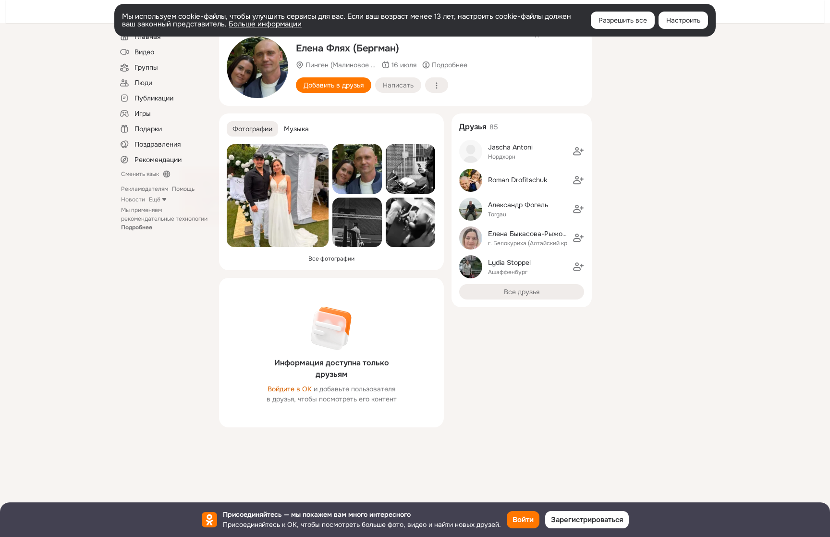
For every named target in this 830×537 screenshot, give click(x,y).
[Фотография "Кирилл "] (410, 222)
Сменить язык (140, 174)
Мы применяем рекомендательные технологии (164, 218)
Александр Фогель (518, 204)
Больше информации (265, 24)
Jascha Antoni (510, 147)
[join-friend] (578, 151)
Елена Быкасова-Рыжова (529, 233)
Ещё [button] (154, 199)
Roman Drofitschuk (517, 179)
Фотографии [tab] (252, 129)
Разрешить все (622, 20)
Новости (133, 199)
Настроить (683, 20)
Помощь (183, 189)
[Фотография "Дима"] (357, 222)
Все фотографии (331, 258)
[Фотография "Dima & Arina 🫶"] (278, 195)
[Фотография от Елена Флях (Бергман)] (257, 67)
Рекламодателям (144, 189)
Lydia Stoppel (509, 262)
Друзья (473, 127)
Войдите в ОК (290, 389)
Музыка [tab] (296, 129)
